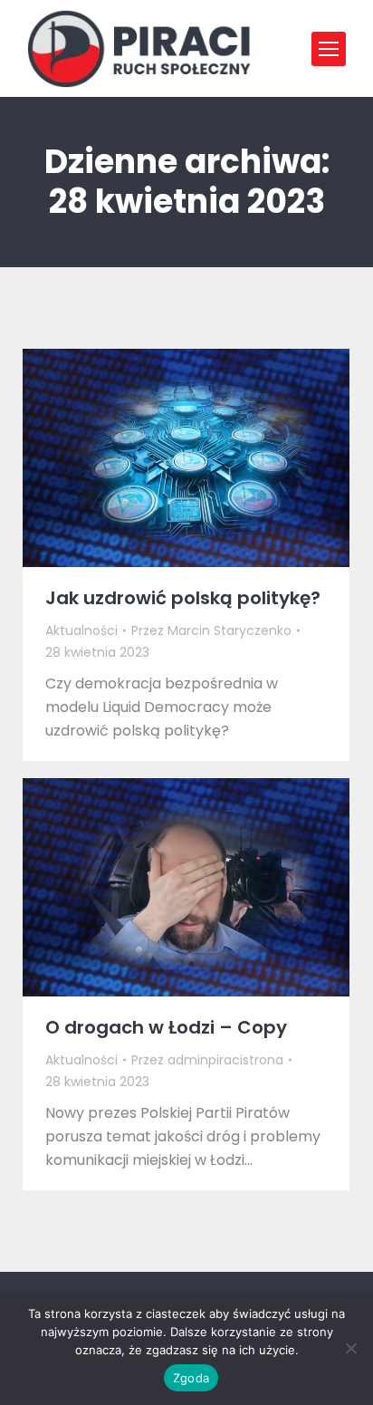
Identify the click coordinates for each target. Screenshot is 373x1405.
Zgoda (191, 1378)
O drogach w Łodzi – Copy (166, 1027)
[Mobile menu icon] (328, 49)
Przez (211, 630)
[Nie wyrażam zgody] (350, 1348)
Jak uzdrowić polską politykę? (182, 598)
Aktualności (81, 630)
